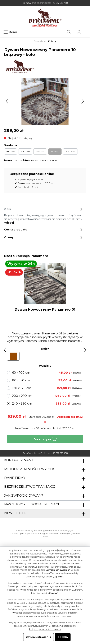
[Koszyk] (86, 30)
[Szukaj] (69, 32)
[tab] (44, 215)
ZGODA (63, 637)
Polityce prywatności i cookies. (45, 629)
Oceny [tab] (8, 237)
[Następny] (83, 101)
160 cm (54, 151)
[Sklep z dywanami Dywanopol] (45, 17)
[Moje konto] (79, 32)
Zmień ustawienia (38, 637)
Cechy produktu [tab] (15, 229)
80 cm (10, 151)
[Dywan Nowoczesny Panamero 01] (45, 283)
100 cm (25, 151)
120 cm (40, 151)
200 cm (70, 151)
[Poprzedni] (7, 101)
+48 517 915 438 (59, 3)
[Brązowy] (13, 356)
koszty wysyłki (66, 530)
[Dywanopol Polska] (19, 66)
